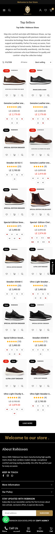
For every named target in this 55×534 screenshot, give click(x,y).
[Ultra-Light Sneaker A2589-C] (40, 259)
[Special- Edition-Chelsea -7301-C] (40, 199)
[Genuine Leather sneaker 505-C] (14, 80)
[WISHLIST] (45, 10)
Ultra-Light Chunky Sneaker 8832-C (20, 394)
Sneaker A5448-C (14, 282)
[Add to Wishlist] (7, 95)
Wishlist (40, 531)
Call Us (13, 528)
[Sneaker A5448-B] (40, 315)
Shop (28, 531)
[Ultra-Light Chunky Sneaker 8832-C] (14, 371)
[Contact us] (5, 519)
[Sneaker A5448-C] (14, 259)
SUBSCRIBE (44, 513)
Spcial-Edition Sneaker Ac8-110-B (19, 338)
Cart (51, 531)
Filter (8, 62)
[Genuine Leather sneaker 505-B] (40, 80)
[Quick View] (22, 95)
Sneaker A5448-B (40, 338)
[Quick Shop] (14, 95)
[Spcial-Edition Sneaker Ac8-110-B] (14, 315)
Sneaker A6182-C (14, 163)
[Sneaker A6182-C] (14, 140)
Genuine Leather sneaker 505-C (18, 103)
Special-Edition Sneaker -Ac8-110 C (20, 222)
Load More (27, 423)
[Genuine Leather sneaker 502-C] (40, 140)
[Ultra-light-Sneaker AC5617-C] (40, 371)
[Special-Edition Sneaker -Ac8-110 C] (14, 199)
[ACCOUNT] (40, 10)
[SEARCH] (9, 10)
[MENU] (4, 10)
